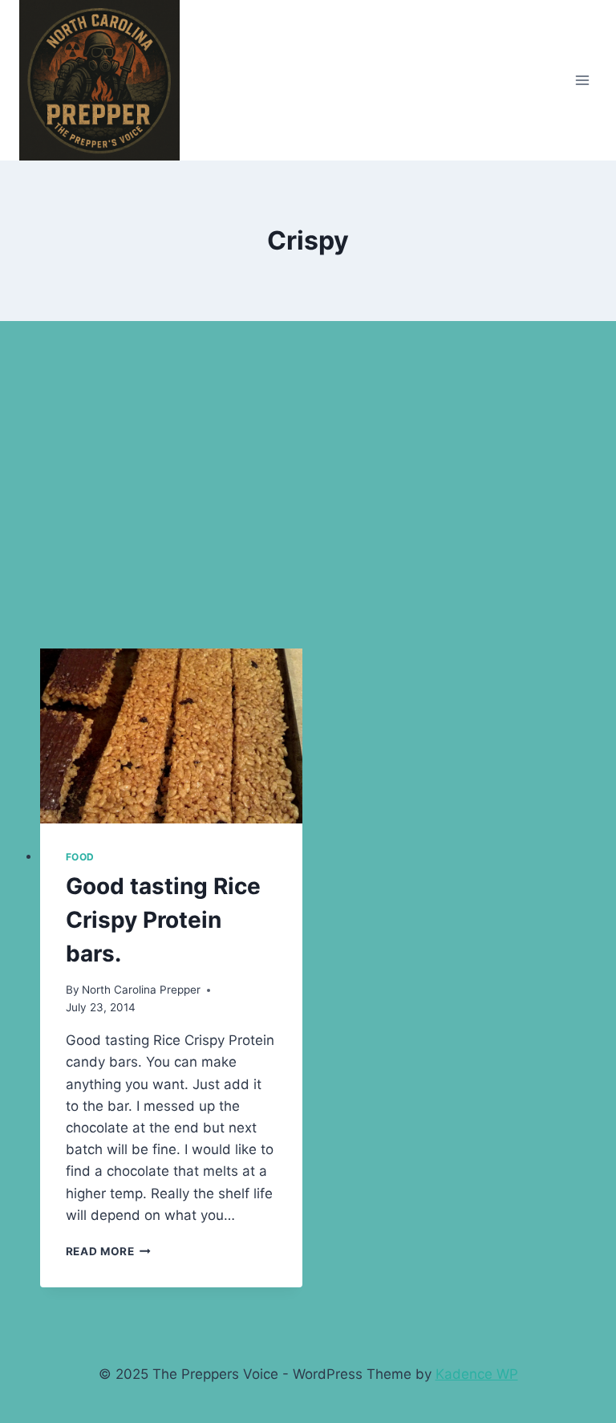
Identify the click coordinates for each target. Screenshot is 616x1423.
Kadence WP (477, 1374)
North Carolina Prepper (141, 989)
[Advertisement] (308, 497)
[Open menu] (582, 79)
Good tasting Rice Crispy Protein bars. (163, 919)
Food (80, 857)
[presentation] (171, 735)
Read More (109, 1251)
